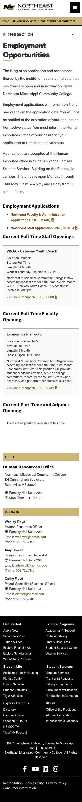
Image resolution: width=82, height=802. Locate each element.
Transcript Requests (59, 678)
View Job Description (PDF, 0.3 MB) (30, 388)
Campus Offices (14, 715)
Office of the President (61, 709)
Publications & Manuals (62, 721)
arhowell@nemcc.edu (31, 565)
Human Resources (24, 21)
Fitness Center (13, 678)
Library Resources (58, 642)
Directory (9, 709)
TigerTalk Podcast (15, 732)
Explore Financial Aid (17, 648)
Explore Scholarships (17, 653)
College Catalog (56, 636)
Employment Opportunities (57, 21)
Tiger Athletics (13, 696)
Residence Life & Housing (20, 673)
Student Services (57, 673)
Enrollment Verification (61, 690)
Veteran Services (57, 653)
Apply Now (10, 630)
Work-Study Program (17, 659)
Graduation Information (62, 696)
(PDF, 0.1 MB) (42, 228)
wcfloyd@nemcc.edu (30, 537)
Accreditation (13, 783)
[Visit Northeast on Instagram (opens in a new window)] (56, 768)
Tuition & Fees (12, 642)
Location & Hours (15, 721)
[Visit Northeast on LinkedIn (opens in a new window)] (46, 768)
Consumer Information (19, 788)
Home (5, 21)
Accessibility (34, 783)
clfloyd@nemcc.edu (29, 594)
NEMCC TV (11, 727)
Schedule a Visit (14, 636)
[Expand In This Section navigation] (41, 34)
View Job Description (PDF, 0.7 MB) (30, 297)
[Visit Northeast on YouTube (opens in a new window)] (36, 768)
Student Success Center (62, 648)
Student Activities (15, 690)
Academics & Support (60, 630)
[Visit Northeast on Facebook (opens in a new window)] (25, 768)
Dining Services (13, 684)
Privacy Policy (56, 783)
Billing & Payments (59, 684)
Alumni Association (59, 715)
